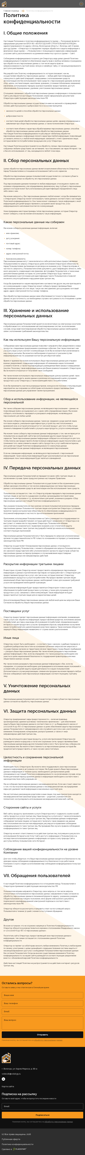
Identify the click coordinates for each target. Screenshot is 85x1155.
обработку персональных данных (48, 1040)
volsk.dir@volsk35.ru (11, 1074)
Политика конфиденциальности (17, 1144)
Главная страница (11, 11)
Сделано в (7, 1149)
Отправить (42, 1035)
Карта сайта (8, 1086)
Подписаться (42, 1115)
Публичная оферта (11, 1139)
